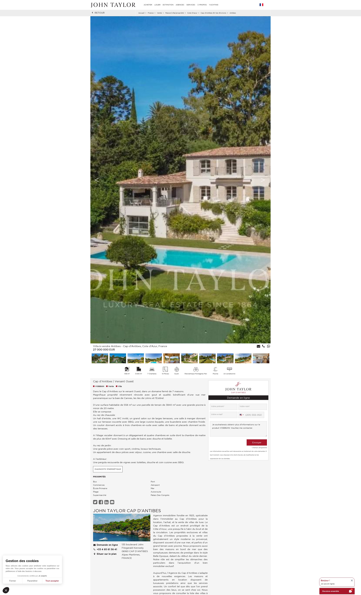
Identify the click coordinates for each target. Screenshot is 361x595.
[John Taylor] (112, 5)
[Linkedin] (106, 502)
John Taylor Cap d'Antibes (127, 510)
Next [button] (263, 180)
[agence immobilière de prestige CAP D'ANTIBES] (121, 528)
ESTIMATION (168, 5)
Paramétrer (32, 581)
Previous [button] (96, 180)
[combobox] (242, 415)
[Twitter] (95, 502)
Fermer (12, 581)
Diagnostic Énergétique (108, 469)
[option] (180, 179)
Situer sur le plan (106, 554)
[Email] (112, 502)
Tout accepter (52, 581)
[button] (6, 590)
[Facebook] (101, 502)
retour (100, 12)
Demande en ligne (107, 545)
